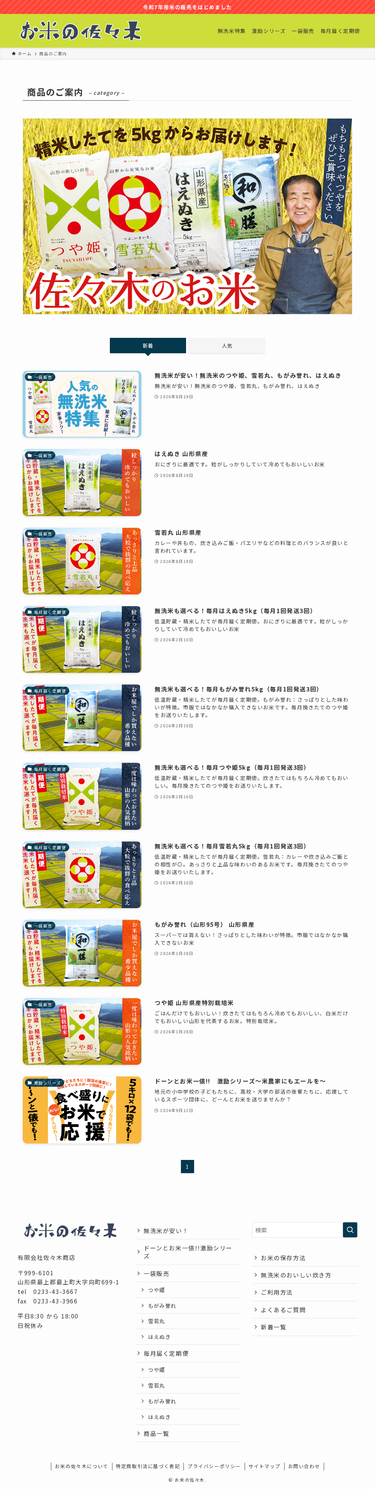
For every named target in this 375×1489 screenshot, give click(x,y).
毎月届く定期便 (166, 1353)
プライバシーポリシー (214, 1466)
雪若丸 (156, 1321)
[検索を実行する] (350, 1230)
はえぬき (159, 1336)
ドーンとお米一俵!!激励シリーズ (188, 1251)
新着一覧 (273, 1326)
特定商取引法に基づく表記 (148, 1466)
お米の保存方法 (283, 1257)
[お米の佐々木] (80, 31)
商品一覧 (156, 1433)
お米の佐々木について (81, 1466)
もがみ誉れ (162, 1305)
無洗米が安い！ (166, 1230)
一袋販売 (156, 1273)
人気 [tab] (227, 345)
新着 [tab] (148, 345)
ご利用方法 (277, 1292)
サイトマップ (264, 1466)
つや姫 (156, 1290)
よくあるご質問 (283, 1309)
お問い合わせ (304, 1466)
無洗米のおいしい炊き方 (296, 1274)
